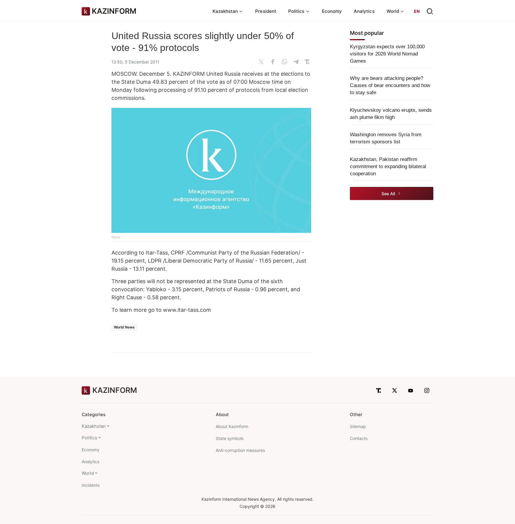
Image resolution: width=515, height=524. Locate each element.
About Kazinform (232, 426)
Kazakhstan (94, 426)
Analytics (364, 11)
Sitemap (358, 426)
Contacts (358, 438)
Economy (332, 11)
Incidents (91, 485)
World (88, 473)
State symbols (229, 438)
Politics (89, 438)
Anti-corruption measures (240, 450)
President (265, 11)
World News (124, 327)
